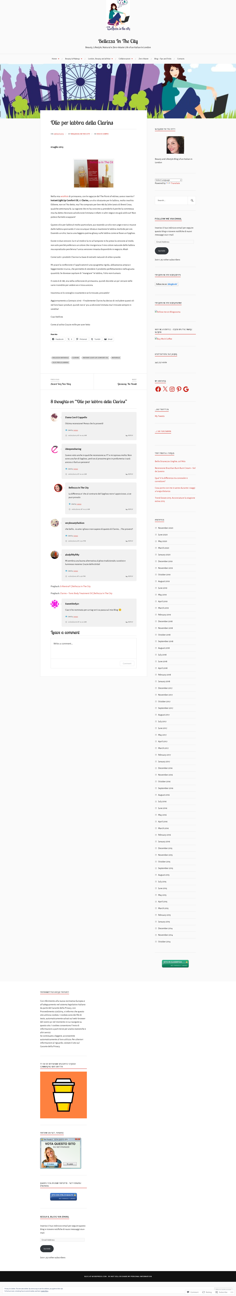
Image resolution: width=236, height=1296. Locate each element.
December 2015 (165, 848)
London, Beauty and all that (99, 59)
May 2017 (162, 735)
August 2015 (163, 875)
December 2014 (165, 928)
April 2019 (162, 601)
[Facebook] (158, 389)
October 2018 (164, 635)
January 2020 (164, 554)
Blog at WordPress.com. (95, 1276)
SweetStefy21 (72, 604)
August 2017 (163, 715)
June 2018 (162, 661)
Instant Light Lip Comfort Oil (95, 357)
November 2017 (165, 695)
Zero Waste (143, 59)
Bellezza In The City (118, 41)
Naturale (116, 357)
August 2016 (164, 795)
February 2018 (164, 675)
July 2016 (162, 801)
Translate (175, 183)
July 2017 (162, 721)
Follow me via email (168, 218)
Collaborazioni (124, 59)
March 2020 (163, 548)
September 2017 (165, 708)
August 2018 (164, 648)
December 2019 (165, 561)
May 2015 (162, 895)
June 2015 (162, 888)
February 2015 (164, 915)
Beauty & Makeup (72, 59)
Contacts (180, 59)
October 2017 (164, 701)
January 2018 (164, 681)
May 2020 (162, 541)
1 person (75, 430)
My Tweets (160, 416)
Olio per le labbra (61, 362)
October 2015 (164, 861)
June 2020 (163, 534)
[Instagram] (172, 389)
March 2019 (163, 608)
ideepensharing (73, 449)
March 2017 (163, 748)
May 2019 (162, 595)
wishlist (65, 196)
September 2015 (165, 868)
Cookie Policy (44, 1291)
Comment (127, 663)
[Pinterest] (179, 389)
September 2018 (165, 641)
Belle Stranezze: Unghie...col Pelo (170, 461)
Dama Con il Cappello (76, 417)
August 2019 (164, 581)
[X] (165, 389)
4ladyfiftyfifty (72, 554)
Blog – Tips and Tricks (162, 59)
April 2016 (162, 821)
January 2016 (164, 841)
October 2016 (164, 781)
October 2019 (164, 574)
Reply (130, 435)
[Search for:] (175, 200)
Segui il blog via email (54, 1216)
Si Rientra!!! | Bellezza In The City (75, 586)
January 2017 (164, 761)
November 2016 (165, 775)
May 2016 (162, 815)
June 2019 (162, 588)
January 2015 (164, 921)
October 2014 (164, 941)
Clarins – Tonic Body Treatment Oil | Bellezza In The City (86, 593)
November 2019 (165, 568)
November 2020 (165, 528)
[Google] (186, 389)
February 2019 (164, 614)
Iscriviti (161, 251)
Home (54, 59)
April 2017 (162, 741)
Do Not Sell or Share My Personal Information (130, 1276)
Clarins (75, 357)
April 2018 (162, 668)
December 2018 (165, 621)
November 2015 (165, 855)
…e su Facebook (163, 431)
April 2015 (162, 901)
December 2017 (165, 688)
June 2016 (162, 808)
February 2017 (164, 755)
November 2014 (165, 935)
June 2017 (162, 728)
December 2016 (165, 768)
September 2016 (165, 788)
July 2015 (162, 881)
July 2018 (162, 655)
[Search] (192, 200)
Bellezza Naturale (61, 357)
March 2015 (163, 908)
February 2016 (164, 835)
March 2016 (163, 828)
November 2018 (165, 628)
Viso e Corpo (103, 134)
